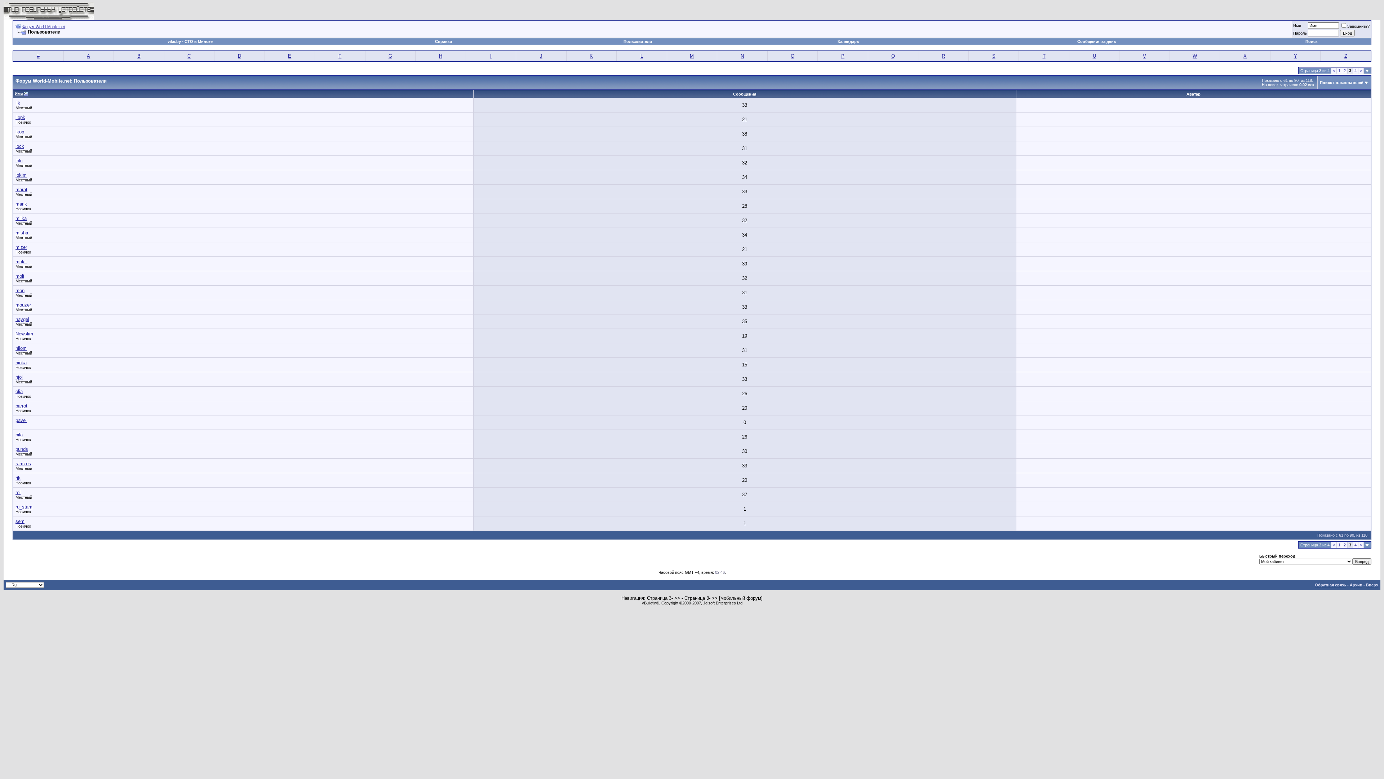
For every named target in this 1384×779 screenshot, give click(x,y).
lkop (19, 132)
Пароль (1300, 33)
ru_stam (23, 507)
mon (20, 290)
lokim (21, 175)
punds (21, 449)
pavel (21, 420)
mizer (21, 247)
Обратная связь (1330, 585)
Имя (1297, 25)
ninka (21, 362)
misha (21, 233)
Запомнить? (1358, 26)
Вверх (1372, 585)
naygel (22, 319)
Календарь (848, 41)
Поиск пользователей (1341, 82)
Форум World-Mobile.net (43, 27)
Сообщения (744, 94)
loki (19, 160)
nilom (21, 348)
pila (19, 434)
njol (19, 377)
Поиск (1311, 41)
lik (17, 103)
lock (19, 146)
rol (18, 492)
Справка (443, 41)
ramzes (23, 463)
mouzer (23, 305)
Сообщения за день (1096, 41)
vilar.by (174, 41)
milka (21, 218)
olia (19, 391)
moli (19, 276)
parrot (21, 406)
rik (18, 478)
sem (20, 521)
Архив (1356, 585)
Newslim (24, 333)
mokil (21, 261)
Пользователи (638, 41)
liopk (20, 117)
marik (21, 204)
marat (21, 189)
